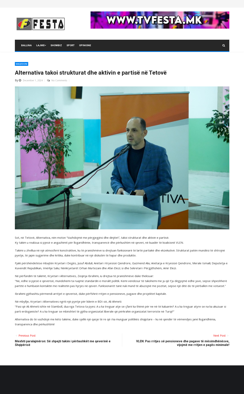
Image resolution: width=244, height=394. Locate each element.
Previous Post (27, 335)
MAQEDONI (21, 63)
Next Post (219, 335)
